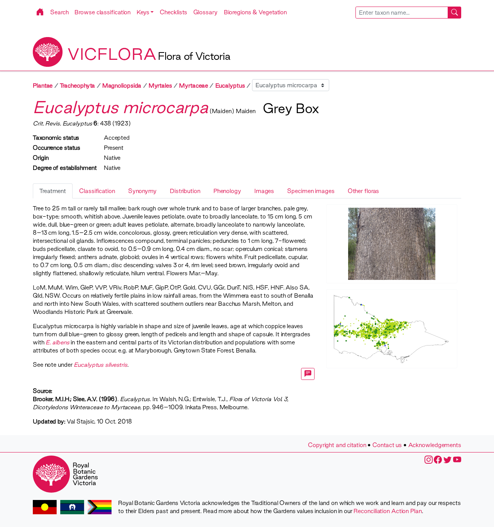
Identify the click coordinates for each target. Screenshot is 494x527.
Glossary (205, 12)
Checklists (173, 12)
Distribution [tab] (185, 191)
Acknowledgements (434, 445)
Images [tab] (264, 191)
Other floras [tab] (363, 191)
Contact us (387, 445)
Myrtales (160, 85)
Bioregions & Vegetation (255, 12)
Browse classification (102, 12)
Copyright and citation (337, 445)
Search (59, 12)
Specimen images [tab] (310, 191)
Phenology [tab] (227, 191)
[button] (145, 12)
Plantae (42, 85)
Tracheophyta (77, 85)
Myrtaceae (193, 85)
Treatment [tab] (52, 191)
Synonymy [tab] (142, 191)
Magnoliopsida (122, 85)
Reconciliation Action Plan (387, 511)
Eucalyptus (230, 85)
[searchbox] (401, 13)
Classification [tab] (97, 191)
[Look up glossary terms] (308, 374)
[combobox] (408, 13)
